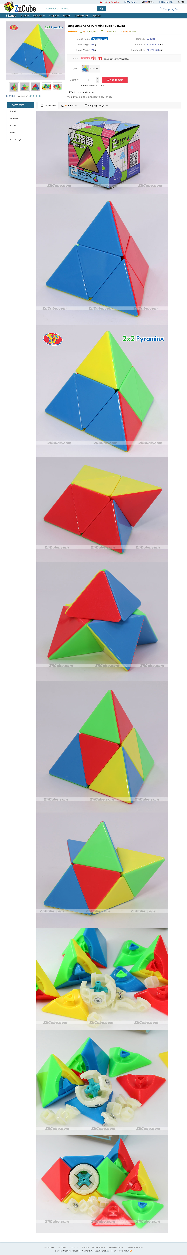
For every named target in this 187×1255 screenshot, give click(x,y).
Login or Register (111, 2)
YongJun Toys (99, 38)
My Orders (132, 2)
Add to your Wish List (83, 92)
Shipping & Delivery (117, 1247)
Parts (66, 15)
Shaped (53, 15)
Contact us (74, 1247)
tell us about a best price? (99, 96)
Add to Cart (116, 79)
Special (97, 15)
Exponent (38, 15)
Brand (24, 15)
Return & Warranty (135, 1247)
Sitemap (85, 1247)
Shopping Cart (171, 9)
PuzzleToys (81, 15)
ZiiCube (11, 15)
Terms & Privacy (98, 1247)
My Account (49, 1247)
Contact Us (167, 2)
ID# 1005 (10, 96)
